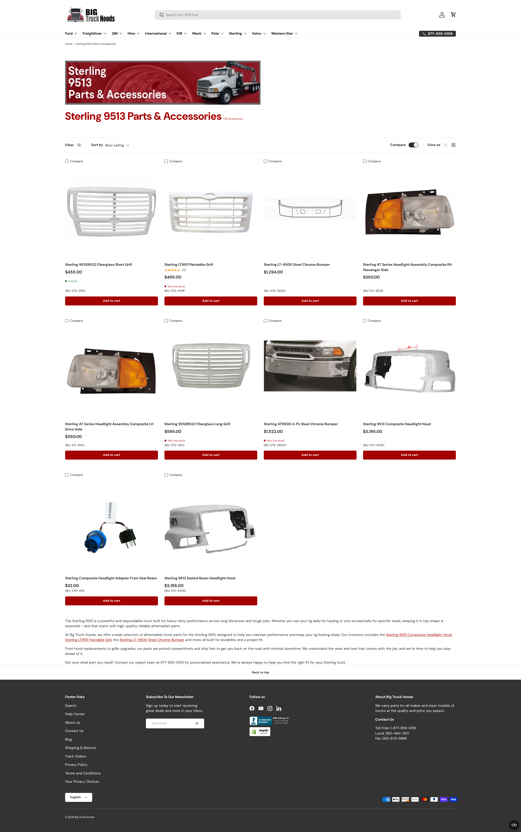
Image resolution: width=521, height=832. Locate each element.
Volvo (256, 33)
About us (72, 722)
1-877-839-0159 (403, 728)
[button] (453, 14)
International (156, 33)
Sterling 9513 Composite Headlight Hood (397, 424)
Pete (215, 33)
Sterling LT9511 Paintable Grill (188, 264)
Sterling (235, 33)
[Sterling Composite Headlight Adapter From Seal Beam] (111, 525)
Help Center (75, 714)
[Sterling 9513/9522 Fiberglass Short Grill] (111, 211)
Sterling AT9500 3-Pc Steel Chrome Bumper (301, 424)
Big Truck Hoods (84, 817)
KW (179, 33)
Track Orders (75, 756)
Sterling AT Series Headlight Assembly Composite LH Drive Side (109, 426)
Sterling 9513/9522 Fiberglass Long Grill (197, 424)
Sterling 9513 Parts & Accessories (96, 44)
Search (70, 705)
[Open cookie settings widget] (514, 825)
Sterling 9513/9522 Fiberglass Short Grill (98, 264)
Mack (196, 33)
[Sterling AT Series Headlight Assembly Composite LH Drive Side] (111, 371)
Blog (68, 739)
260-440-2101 (397, 733)
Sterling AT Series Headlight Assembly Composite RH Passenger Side (407, 267)
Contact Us (74, 731)
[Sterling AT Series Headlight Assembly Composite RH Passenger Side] (409, 211)
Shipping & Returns (80, 747)
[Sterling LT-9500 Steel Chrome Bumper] (310, 211)
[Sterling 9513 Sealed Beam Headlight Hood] (210, 525)
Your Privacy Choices (82, 781)
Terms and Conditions (83, 773)
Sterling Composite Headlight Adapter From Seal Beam (111, 578)
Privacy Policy (76, 764)
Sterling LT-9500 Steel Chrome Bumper (297, 264)
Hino (131, 33)
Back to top (260, 672)
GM (115, 33)
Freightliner (92, 33)
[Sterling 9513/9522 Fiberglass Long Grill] (210, 371)
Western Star (282, 33)
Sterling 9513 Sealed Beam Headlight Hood (199, 578)
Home (68, 44)
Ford (69, 33)
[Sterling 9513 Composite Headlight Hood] (409, 371)
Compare (398, 145)
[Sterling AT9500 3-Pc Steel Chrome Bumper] (310, 371)
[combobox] (278, 15)
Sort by (97, 145)
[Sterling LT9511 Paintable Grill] (210, 211)
